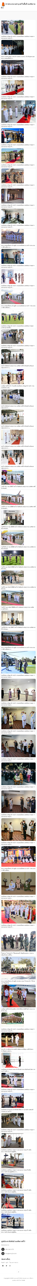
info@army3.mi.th (11, 1253)
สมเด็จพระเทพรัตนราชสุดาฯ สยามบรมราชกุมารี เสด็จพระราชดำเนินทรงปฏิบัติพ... (16, 1151)
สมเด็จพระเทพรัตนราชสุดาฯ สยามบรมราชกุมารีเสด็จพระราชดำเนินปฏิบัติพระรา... (16, 1171)
